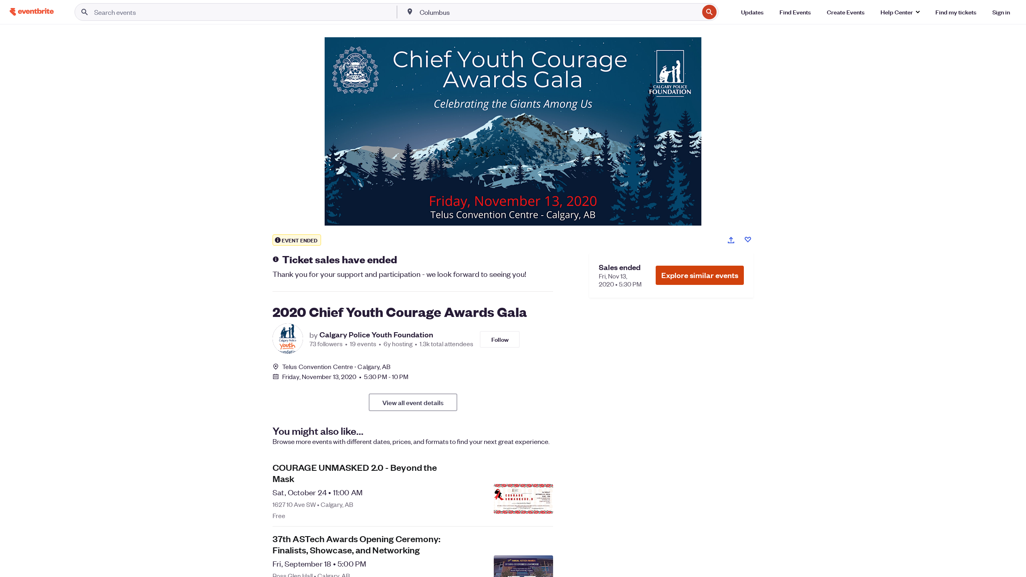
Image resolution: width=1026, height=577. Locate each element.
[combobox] (559, 12)
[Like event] (747, 239)
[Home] (32, 12)
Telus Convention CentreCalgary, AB (336, 366)
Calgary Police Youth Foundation (376, 334)
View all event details (413, 402)
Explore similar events (699, 275)
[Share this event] (731, 240)
